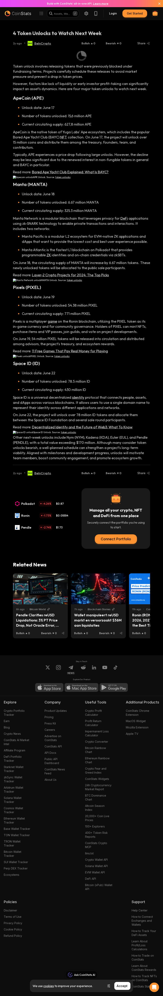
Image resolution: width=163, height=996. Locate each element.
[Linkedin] (94, 670)
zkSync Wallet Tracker (13, 779)
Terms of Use (12, 916)
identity (78, 397)
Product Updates (56, 710)
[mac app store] (81, 687)
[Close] (157, 3)
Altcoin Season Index (95, 807)
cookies (48, 986)
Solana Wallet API (96, 866)
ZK (49, 255)
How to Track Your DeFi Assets (144, 933)
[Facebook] (115, 670)
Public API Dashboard (52, 761)
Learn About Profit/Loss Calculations (139, 945)
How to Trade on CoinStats (143, 957)
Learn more (100, 3)
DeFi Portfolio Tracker (13, 758)
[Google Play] (114, 687)
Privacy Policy (13, 923)
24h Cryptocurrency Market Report (98, 787)
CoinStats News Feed (55, 771)
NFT (63, 137)
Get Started (135, 13)
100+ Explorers (95, 826)
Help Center (139, 910)
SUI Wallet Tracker (16, 862)
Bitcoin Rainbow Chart (95, 750)
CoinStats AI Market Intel (16, 742)
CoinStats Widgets (97, 779)
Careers (50, 729)
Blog (7, 727)
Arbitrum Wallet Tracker (13, 789)
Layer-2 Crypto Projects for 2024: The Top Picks (70, 275)
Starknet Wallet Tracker (13, 769)
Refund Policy (13, 935)
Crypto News (12, 733)
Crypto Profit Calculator (93, 712)
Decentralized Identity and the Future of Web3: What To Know (82, 427)
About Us (50, 779)
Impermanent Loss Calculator (97, 733)
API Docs (50, 752)
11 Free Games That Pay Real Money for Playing (70, 351)
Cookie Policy (13, 929)
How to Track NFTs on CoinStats (144, 978)
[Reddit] (83, 670)
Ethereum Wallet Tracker (14, 820)
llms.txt (89, 853)
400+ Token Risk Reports (96, 834)
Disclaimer (10, 910)
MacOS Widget (136, 721)
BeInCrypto (42, 43)
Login (113, 13)
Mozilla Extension (137, 727)
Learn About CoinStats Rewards (144, 967)
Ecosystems (11, 874)
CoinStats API (53, 746)
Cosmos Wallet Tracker (13, 810)
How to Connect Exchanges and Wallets (142, 920)
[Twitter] (47, 670)
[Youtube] (104, 670)
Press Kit (50, 723)
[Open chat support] (154, 987)
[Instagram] (58, 670)
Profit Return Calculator (93, 723)
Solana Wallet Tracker (12, 799)
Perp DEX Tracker (16, 868)
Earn (7, 721)
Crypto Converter (96, 741)
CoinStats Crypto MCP (96, 845)
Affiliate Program (14, 750)
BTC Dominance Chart (95, 797)
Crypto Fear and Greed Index (95, 770)
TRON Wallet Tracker (12, 843)
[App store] (49, 687)
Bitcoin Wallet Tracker (12, 853)
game (52, 321)
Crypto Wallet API (96, 859)
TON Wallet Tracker (17, 835)
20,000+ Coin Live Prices (97, 818)
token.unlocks (63, 177)
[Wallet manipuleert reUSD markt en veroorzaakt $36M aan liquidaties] (98, 588)
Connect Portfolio (116, 539)
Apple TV (132, 733)
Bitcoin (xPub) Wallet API (98, 887)
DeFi (124, 218)
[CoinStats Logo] (18, 13)
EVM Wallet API (95, 872)
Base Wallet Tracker (17, 828)
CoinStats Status (142, 986)
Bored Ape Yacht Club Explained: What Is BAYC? (70, 172)
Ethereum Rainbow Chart (97, 760)
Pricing (49, 717)
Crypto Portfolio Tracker (14, 712)
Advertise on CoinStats (53, 738)
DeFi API (90, 878)
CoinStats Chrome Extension (137, 712)
